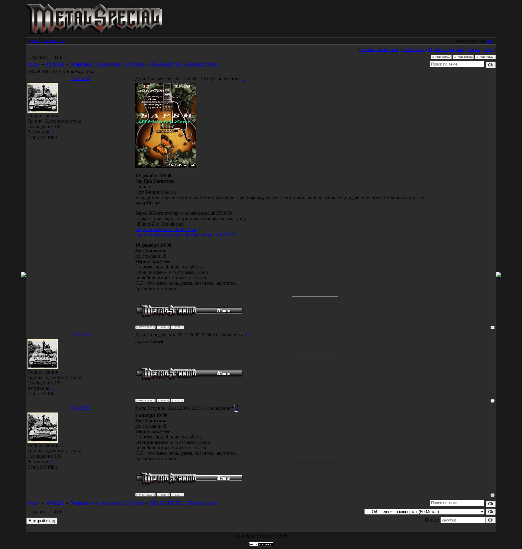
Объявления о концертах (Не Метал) (107, 64)
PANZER (80, 78)
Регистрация (49, 41)
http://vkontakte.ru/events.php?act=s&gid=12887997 (185, 234)
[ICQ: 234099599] (177, 327)
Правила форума (446, 49)
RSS (490, 41)
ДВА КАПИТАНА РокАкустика (183, 64)
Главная (34, 41)
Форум (33, 64)
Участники (413, 49)
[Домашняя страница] (163, 327)
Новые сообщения (379, 49)
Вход (63, 41)
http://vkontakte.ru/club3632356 (165, 229)
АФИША (55, 64)
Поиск (473, 49)
